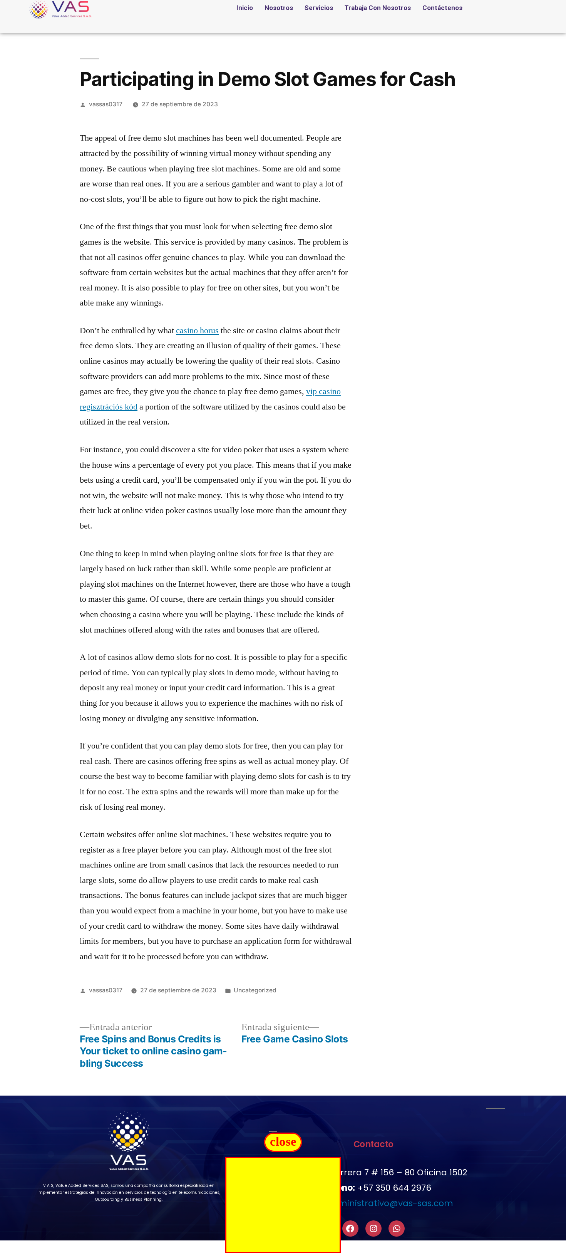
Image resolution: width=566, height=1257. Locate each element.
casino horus (197, 330)
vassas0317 (105, 104)
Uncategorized (255, 990)
